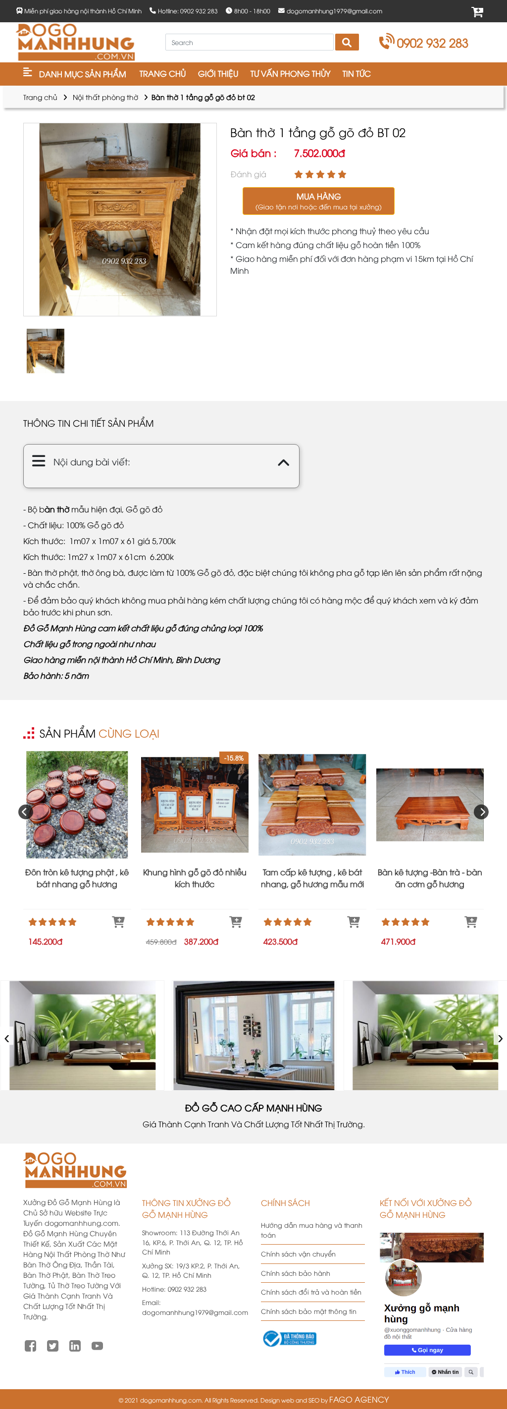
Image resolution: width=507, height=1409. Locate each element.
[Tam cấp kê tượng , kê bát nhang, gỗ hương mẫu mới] (312, 805)
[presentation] (25, 812)
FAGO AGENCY (359, 1399)
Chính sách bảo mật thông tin (308, 1311)
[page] (30, 1344)
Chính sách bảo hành (295, 1272)
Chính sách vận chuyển (298, 1253)
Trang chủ (40, 96)
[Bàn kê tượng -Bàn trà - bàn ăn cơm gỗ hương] (430, 805)
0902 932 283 (432, 42)
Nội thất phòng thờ (105, 96)
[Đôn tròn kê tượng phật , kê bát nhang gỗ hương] (77, 805)
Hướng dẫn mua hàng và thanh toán (311, 1229)
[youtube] (97, 1344)
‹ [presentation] (7, 1035)
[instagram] (75, 1344)
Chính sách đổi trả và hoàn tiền (311, 1291)
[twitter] (53, 1344)
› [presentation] (501, 1035)
